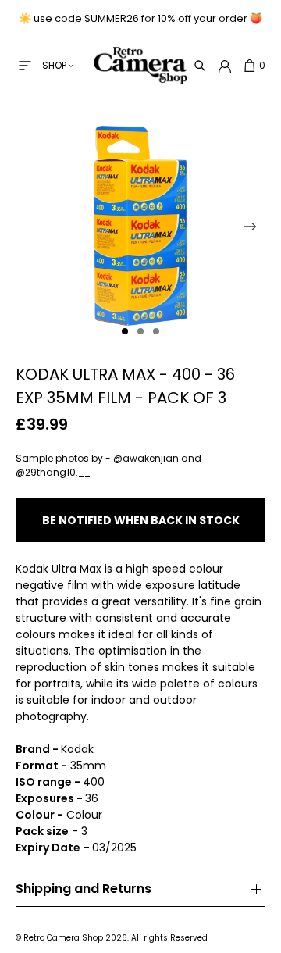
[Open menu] (25, 65)
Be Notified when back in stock (141, 520)
